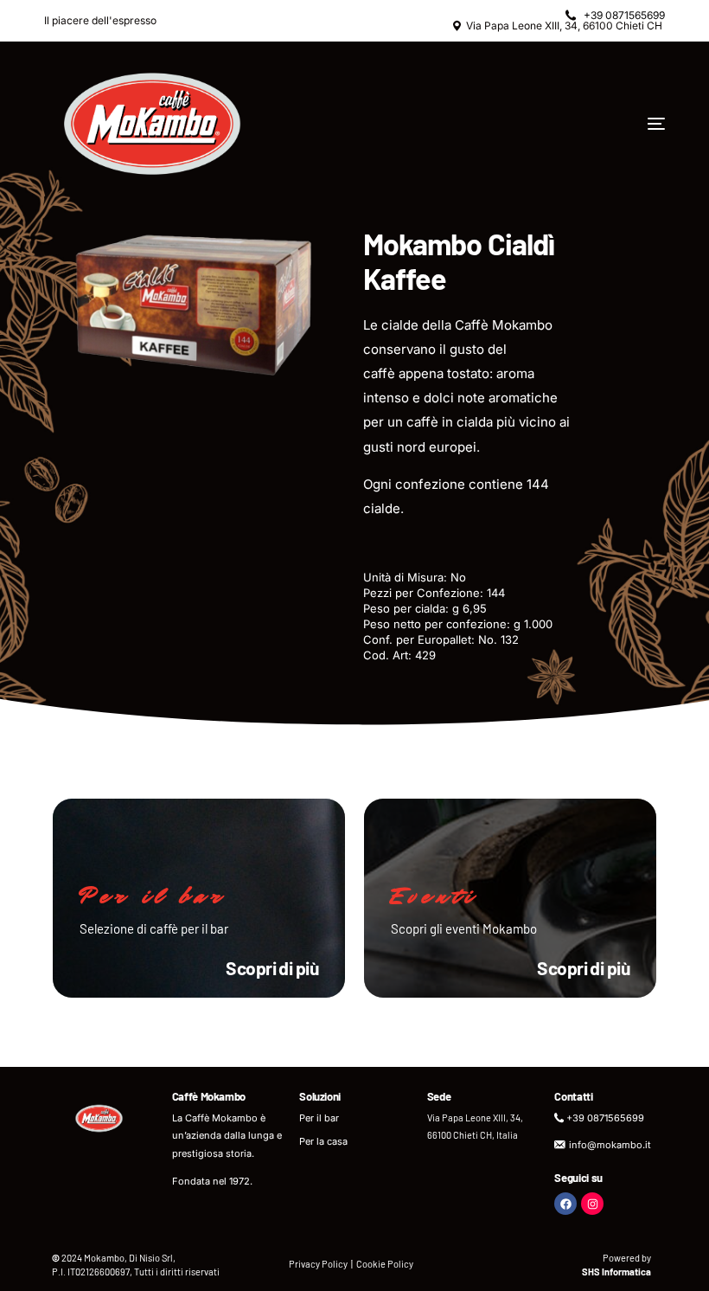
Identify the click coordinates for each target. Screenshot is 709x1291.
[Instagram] (592, 1203)
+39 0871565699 (624, 15)
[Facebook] (565, 1203)
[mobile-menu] (600, 124)
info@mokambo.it (610, 1145)
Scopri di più (272, 968)
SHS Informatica (616, 1271)
